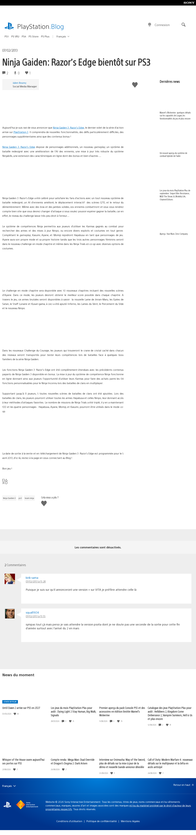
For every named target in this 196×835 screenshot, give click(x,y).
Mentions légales (130, 821)
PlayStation (40, 26)
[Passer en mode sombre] (150, 25)
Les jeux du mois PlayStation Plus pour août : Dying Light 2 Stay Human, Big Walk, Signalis (73, 711)
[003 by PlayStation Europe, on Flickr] (25, 339)
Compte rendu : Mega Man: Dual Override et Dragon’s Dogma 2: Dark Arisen (72, 761)
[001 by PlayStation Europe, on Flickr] (25, 187)
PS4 (24, 36)
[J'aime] (15, 713)
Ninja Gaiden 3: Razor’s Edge (68, 127)
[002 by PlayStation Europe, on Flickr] (25, 280)
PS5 (7, 36)
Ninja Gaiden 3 (9, 498)
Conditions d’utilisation (69, 821)
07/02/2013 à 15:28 (36, 581)
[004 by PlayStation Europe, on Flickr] (25, 442)
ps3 (20, 498)
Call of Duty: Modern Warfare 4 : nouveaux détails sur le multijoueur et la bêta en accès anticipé (170, 763)
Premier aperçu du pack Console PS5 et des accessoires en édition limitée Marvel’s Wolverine (122, 711)
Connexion (162, 25)
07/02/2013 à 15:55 (35, 616)
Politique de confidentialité (101, 821)
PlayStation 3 (20, 132)
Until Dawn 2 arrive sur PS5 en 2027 (21, 707)
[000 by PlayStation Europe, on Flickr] (25, 117)
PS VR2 (15, 36)
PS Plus (45, 36)
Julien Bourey (19, 82)
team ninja (29, 498)
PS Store (34, 36)
